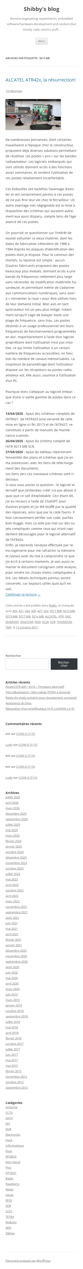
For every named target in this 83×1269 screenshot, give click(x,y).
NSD (38, 622)
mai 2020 (12, 978)
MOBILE (11, 1156)
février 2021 (13, 940)
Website (11, 1222)
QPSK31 (11, 1173)
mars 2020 (13, 989)
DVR (8, 1129)
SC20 (45, 622)
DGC (68, 616)
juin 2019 (12, 994)
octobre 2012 (15, 1082)
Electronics (13, 1134)
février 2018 (13, 1038)
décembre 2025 (16, 814)
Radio (53, 605)
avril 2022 (12, 896)
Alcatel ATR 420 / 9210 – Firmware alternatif (35, 687)
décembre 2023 (16, 857)
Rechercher (13, 656)
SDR (8, 1206)
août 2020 (12, 967)
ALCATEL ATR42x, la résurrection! (41, 80)
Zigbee (10, 1233)
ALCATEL (51, 616)
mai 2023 (12, 879)
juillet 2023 (13, 874)
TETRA (10, 1217)
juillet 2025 (13, 824)
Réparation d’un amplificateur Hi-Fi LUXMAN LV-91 (40, 709)
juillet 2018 (13, 1022)
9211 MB (56, 611)
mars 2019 (13, 1000)
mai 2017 (12, 1060)
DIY (8, 1124)
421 (21, 611)
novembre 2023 (16, 863)
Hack (9, 1140)
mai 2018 (12, 1027)
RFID (9, 1200)
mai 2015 (12, 1066)
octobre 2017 (15, 1044)
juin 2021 (12, 923)
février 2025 (13, 841)
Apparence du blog (18, 703)
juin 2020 (12, 972)
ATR (61, 616)
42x (46, 611)
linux (9, 1151)
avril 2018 (12, 1033)
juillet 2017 (13, 1049)
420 (14, 611)
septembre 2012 (17, 1087)
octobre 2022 (15, 890)
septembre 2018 (17, 1016)
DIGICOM (26, 622)
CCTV (9, 1113)
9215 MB (11, 616)
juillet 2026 (13, 797)
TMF (9, 627)
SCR (52, 622)
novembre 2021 (16, 907)
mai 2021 (12, 929)
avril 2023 (12, 885)
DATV (9, 1118)
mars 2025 (13, 835)
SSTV (9, 1211)
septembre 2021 (17, 912)
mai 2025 (12, 830)
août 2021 (12, 918)
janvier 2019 (14, 1005)
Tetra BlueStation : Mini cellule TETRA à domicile (38, 692)
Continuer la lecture (23, 594)
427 (39, 611)
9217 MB (24, 616)
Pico (8, 1167)
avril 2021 (12, 934)
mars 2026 (13, 808)
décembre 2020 (16, 950)
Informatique (15, 1145)
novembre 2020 (16, 956)
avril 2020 (12, 983)
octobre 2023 (15, 868)
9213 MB (69, 611)
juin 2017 (12, 1055)
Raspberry (13, 1184)
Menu (41, 41)
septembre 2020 (17, 961)
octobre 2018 (15, 1011)
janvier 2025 (14, 846)
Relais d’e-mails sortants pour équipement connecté (41, 698)
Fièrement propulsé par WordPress (28, 1261)
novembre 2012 (16, 1077)
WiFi (8, 1228)
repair (10, 1195)
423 (27, 611)
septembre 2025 (17, 819)
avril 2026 (12, 803)
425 (33, 611)
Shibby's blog (41, 9)
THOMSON (64, 622)
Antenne (11, 1107)
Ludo (9, 745)
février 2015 (13, 1071)
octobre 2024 (15, 852)
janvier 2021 (14, 945)
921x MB (38, 616)
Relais (9, 1189)
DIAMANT (12, 622)
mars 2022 (13, 901)
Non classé (13, 1162)
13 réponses (14, 91)
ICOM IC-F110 (25, 734)
